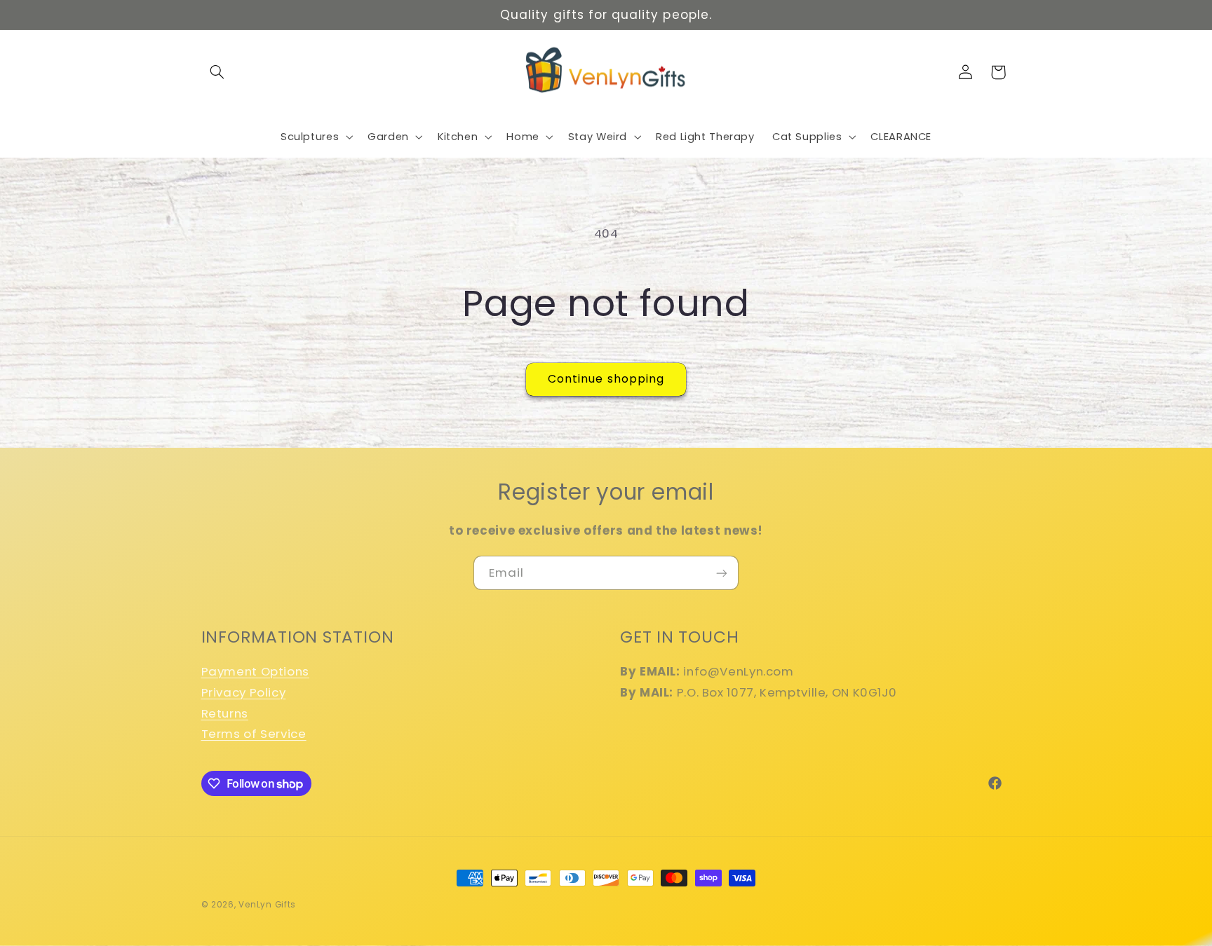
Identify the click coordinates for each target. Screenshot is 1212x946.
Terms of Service (254, 733)
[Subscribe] (722, 573)
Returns (224, 713)
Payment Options (255, 671)
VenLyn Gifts (267, 904)
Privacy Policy (243, 692)
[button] (217, 72)
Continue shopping (606, 379)
